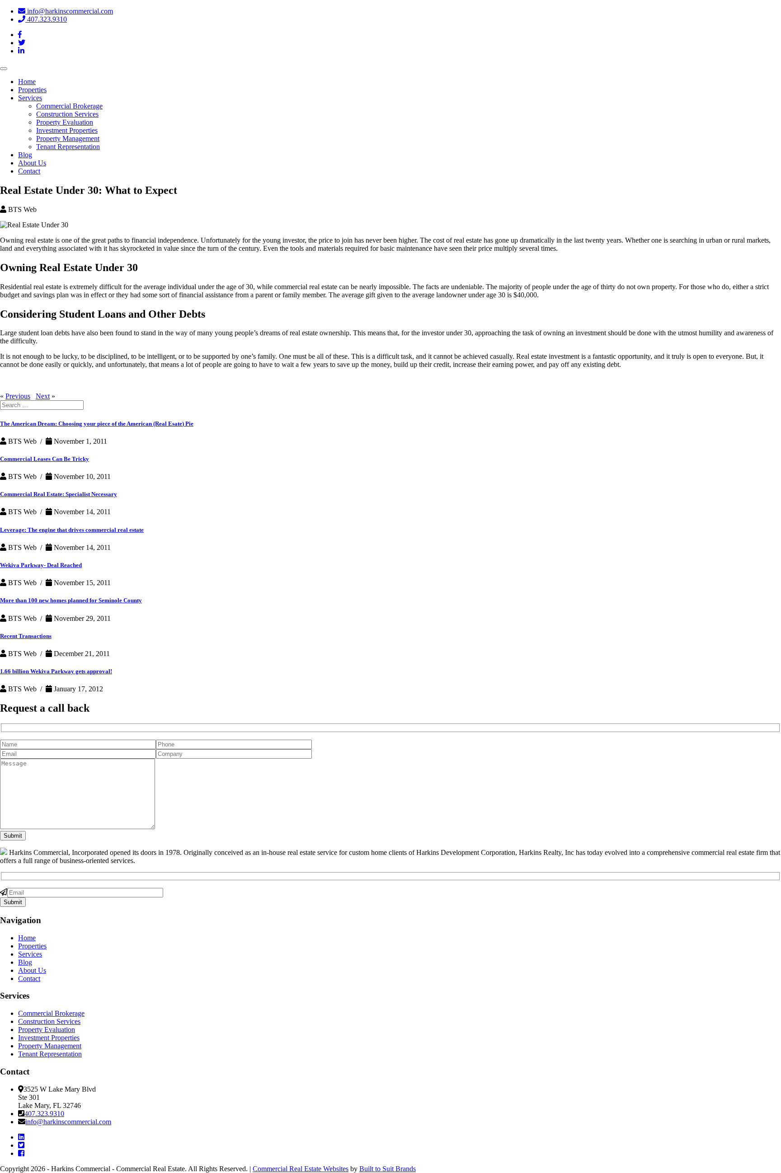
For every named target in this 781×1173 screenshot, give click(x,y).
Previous (17, 396)
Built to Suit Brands (387, 1169)
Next (43, 396)
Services (30, 98)
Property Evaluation (64, 122)
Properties (32, 90)
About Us (32, 163)
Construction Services (67, 114)
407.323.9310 (46, 19)
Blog (25, 155)
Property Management (67, 138)
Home (27, 81)
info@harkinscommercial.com (69, 11)
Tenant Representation (68, 146)
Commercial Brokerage (69, 106)
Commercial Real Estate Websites (300, 1169)
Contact (29, 171)
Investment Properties (67, 130)
